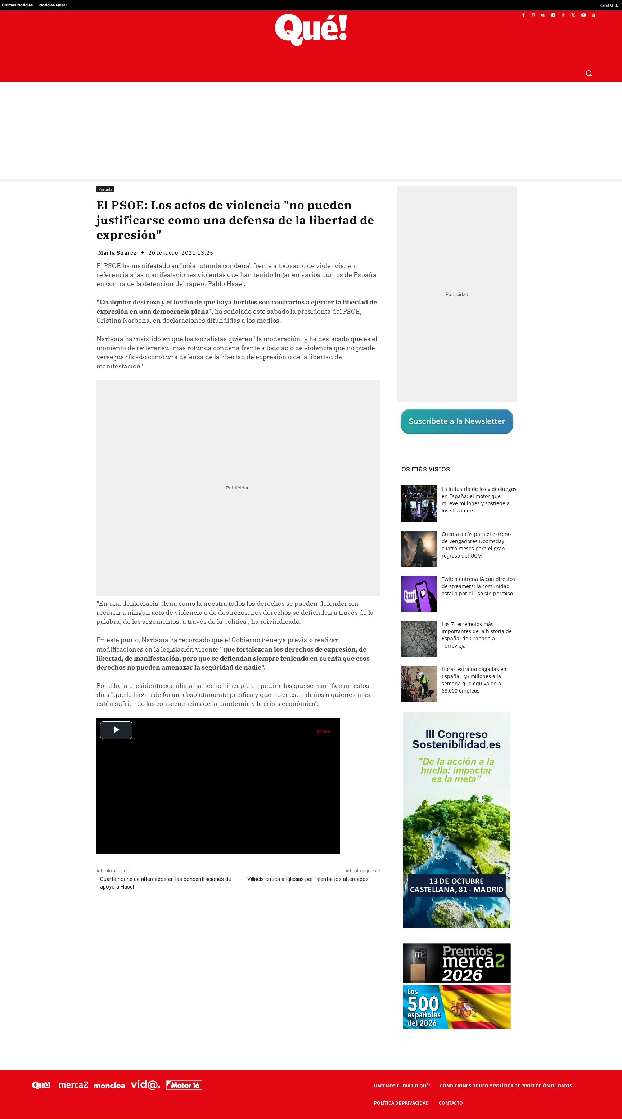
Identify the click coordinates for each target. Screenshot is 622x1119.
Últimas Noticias (17, 5)
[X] (573, 16)
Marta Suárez (117, 252)
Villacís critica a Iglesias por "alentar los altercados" (308, 879)
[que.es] (311, 30)
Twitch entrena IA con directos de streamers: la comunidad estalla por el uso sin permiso (478, 586)
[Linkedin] (238, 919)
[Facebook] (523, 16)
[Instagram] (533, 16)
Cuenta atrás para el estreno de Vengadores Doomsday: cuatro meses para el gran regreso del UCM (476, 545)
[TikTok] (563, 16)
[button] (589, 73)
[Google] (593, 16)
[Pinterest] (188, 919)
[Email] (254, 919)
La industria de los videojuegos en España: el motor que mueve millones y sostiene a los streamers (479, 499)
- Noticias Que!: (51, 5)
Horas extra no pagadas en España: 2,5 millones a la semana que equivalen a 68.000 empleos (474, 680)
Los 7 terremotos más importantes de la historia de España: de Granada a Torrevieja (477, 635)
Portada (105, 189)
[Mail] (543, 16)
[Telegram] (553, 16)
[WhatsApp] (205, 919)
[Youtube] (583, 16)
